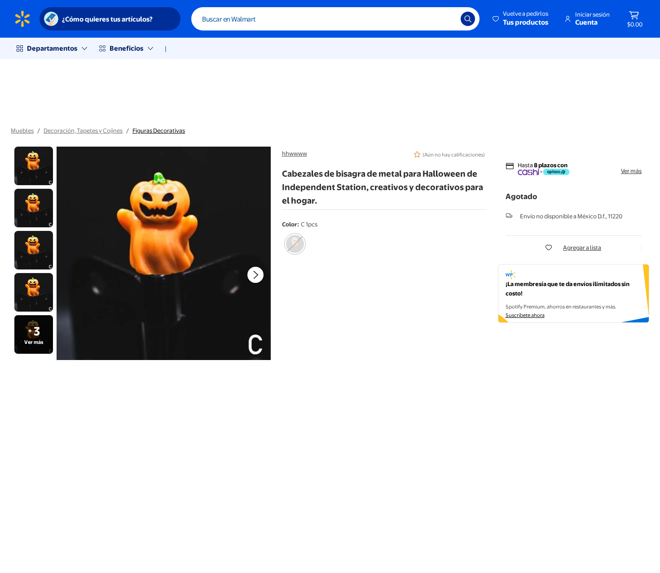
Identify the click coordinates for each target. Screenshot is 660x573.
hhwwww (294, 153)
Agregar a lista (582, 247)
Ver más (631, 170)
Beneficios (126, 48)
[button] (521, 18)
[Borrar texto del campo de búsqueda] (447, 18)
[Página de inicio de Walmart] (22, 18)
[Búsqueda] (468, 19)
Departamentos (52, 48)
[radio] (295, 249)
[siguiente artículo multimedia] (255, 275)
